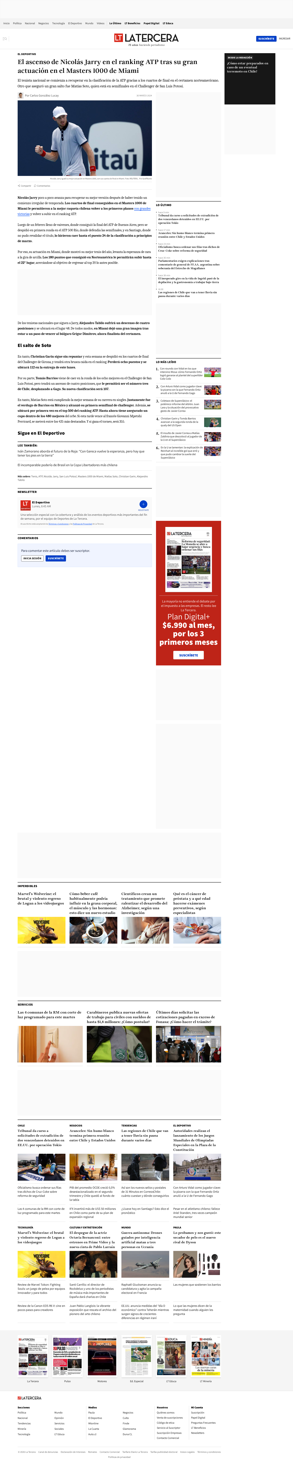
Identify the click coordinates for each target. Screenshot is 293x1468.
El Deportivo (75, 23)
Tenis (34, 476)
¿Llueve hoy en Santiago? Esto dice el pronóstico (145, 1211)
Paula (177, 1227)
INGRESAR (284, 38)
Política (17, 23)
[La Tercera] (33, 1376)
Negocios (43, 23)
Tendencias (129, 1125)
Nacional (30, 23)
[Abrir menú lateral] (6, 38)
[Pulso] (67, 1376)
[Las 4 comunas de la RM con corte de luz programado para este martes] (50, 1044)
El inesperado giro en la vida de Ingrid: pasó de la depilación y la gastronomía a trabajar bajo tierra (188, 280)
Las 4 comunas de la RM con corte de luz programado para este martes (49, 1015)
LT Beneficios (132, 23)
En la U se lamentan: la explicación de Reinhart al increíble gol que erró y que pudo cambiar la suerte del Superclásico (182, 452)
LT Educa (168, 23)
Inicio (6, 23)
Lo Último (115, 23)
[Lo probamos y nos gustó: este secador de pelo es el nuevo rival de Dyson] (197, 1264)
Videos (100, 23)
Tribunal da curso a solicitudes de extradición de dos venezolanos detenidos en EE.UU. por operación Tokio (188, 219)
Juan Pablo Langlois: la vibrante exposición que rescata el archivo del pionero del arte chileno (93, 1310)
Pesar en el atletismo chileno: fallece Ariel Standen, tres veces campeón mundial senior (196, 1213)
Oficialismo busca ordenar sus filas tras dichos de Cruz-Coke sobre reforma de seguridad (189, 249)
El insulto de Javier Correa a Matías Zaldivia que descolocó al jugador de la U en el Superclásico (181, 436)
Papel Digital (151, 23)
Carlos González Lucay (44, 95)
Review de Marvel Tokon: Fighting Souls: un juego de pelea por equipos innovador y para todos (41, 1289)
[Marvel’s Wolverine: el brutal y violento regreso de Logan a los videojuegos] (41, 930)
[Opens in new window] (102, 1376)
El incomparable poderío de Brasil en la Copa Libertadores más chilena (67, 465)
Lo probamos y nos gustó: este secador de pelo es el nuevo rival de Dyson (197, 1237)
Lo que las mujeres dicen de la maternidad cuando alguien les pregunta (193, 1310)
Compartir (26, 185)
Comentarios (43, 185)
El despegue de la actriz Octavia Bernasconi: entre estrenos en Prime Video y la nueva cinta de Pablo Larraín (92, 1240)
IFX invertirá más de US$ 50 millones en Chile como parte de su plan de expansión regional (93, 1213)
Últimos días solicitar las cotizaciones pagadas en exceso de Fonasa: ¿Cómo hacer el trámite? (185, 1017)
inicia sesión (32, 558)
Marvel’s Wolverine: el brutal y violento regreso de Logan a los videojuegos (41, 899)
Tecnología (58, 23)
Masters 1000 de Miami (90, 476)
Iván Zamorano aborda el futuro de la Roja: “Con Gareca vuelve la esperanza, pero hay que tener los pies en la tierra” (81, 453)
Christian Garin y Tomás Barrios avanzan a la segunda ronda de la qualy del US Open (179, 422)
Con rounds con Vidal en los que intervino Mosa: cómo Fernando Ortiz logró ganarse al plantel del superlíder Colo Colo (181, 373)
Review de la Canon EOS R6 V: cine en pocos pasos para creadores (41, 1308)
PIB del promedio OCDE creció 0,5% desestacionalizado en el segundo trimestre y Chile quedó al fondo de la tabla (92, 1194)
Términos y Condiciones (58, 524)
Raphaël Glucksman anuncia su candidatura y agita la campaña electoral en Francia (141, 1289)
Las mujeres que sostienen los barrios (197, 1284)
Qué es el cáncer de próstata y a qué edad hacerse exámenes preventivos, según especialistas (191, 903)
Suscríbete (57, 558)
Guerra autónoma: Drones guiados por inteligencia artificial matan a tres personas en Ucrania (141, 1240)
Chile (21, 1125)
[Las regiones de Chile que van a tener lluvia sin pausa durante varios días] (145, 1167)
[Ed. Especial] (136, 1376)
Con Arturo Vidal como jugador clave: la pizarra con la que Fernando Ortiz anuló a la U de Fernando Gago (181, 390)
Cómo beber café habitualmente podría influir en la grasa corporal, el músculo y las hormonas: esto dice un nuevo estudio (93, 903)
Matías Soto (111, 476)
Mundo (89, 23)
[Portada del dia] (188, 590)
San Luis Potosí (68, 476)
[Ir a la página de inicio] (146, 38)
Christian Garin (127, 476)
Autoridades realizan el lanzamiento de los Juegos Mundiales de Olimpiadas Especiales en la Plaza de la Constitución (194, 1140)
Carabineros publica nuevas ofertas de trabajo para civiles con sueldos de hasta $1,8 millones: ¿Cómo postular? (119, 1017)
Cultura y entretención (86, 1227)
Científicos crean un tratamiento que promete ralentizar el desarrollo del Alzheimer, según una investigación (144, 903)
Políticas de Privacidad (82, 524)
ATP (40, 476)
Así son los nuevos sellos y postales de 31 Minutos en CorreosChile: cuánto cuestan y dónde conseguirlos (145, 1192)
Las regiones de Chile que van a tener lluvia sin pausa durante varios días (187, 294)
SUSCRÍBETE (188, 655)
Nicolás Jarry (51, 476)
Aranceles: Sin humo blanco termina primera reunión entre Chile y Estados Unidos (186, 235)
